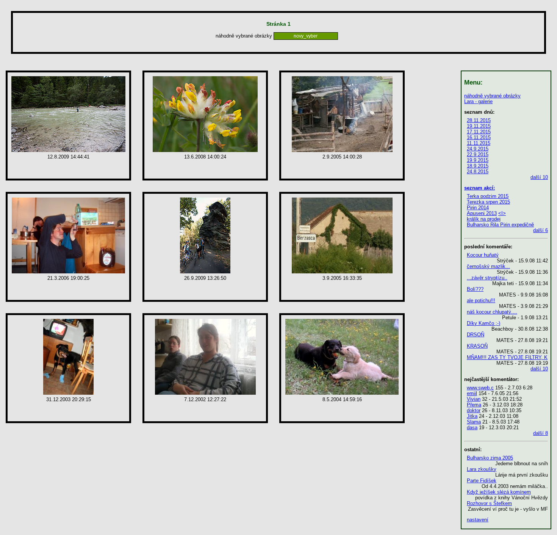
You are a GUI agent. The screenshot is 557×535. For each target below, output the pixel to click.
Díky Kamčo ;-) (483, 323)
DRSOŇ (475, 334)
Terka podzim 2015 (487, 196)
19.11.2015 (479, 126)
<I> (502, 213)
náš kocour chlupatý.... (492, 312)
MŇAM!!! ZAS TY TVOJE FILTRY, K (507, 357)
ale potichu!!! (481, 300)
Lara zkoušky (481, 469)
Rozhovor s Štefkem (489, 503)
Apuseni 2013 (482, 213)
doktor (473, 410)
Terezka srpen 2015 (488, 202)
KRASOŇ (477, 346)
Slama (474, 422)
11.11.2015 (478, 143)
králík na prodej (484, 219)
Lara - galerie (478, 101)
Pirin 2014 (478, 207)
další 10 (539, 177)
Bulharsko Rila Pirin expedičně (500, 224)
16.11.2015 (479, 137)
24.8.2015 (477, 171)
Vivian (473, 399)
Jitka (472, 416)
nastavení (477, 519)
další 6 (540, 230)
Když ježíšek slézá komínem (499, 492)
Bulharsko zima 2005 (490, 458)
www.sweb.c (480, 388)
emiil (472, 393)
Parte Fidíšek (481, 480)
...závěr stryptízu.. (487, 278)
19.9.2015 (477, 160)
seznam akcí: (479, 188)
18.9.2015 (477, 166)
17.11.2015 (479, 132)
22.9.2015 (477, 154)
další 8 (540, 433)
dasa (472, 427)
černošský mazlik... (488, 266)
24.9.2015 (477, 149)
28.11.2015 (479, 120)
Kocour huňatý (483, 255)
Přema (474, 405)
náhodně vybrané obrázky (492, 96)
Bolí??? (475, 289)
